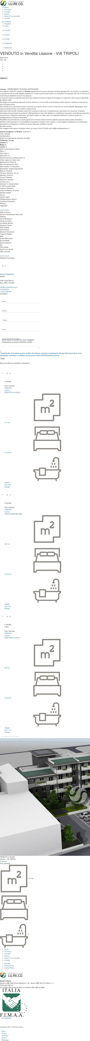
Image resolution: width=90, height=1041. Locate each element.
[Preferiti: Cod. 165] (0, 76)
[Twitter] (5, 66)
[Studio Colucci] (12, 3)
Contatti (7, 18)
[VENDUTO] (11, 373)
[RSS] (5, 1020)
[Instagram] (2, 1020)
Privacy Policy (9, 966)
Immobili (7, 12)
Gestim (21, 1027)
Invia (2, 358)
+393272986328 (5, 291)
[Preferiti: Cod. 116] (5, 629)
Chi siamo (7, 9)
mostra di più (4, 210)
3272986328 (4, 289)
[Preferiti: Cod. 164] (5, 505)
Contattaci (3, 861)
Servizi (6, 14)
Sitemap (7, 963)
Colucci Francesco (7, 274)
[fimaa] (13, 1002)
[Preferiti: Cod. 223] (5, 384)
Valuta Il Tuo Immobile (12, 16)
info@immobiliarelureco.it (9, 287)
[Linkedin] (5, 68)
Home (6, 7)
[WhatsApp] (5, 71)
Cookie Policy (9, 968)
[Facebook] (5, 64)
